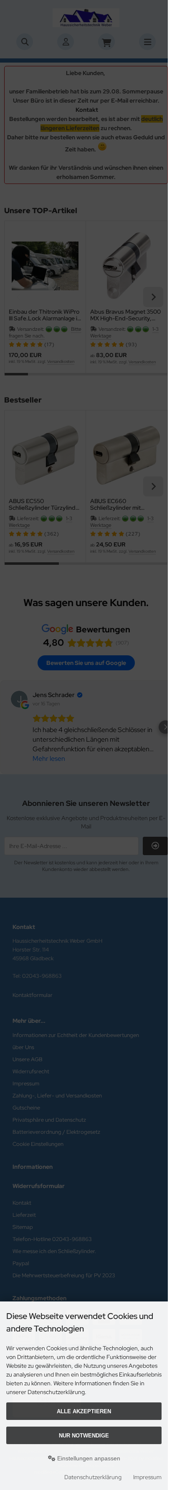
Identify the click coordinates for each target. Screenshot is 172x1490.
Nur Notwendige (84, 1435)
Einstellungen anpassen (88, 1458)
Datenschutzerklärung (92, 1477)
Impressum (147, 1477)
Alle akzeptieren (84, 1411)
